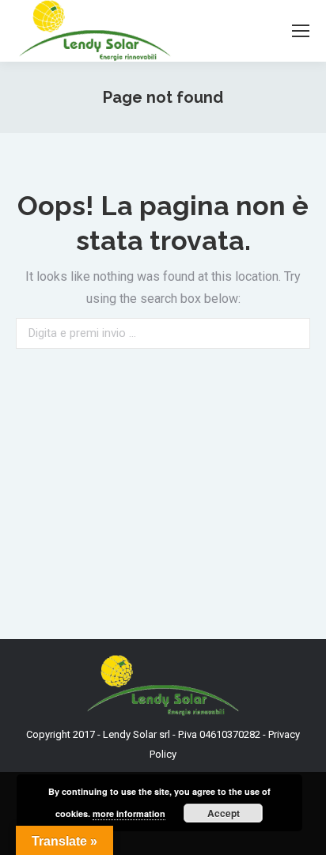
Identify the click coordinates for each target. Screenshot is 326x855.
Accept (223, 813)
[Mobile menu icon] (300, 30)
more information (129, 813)
